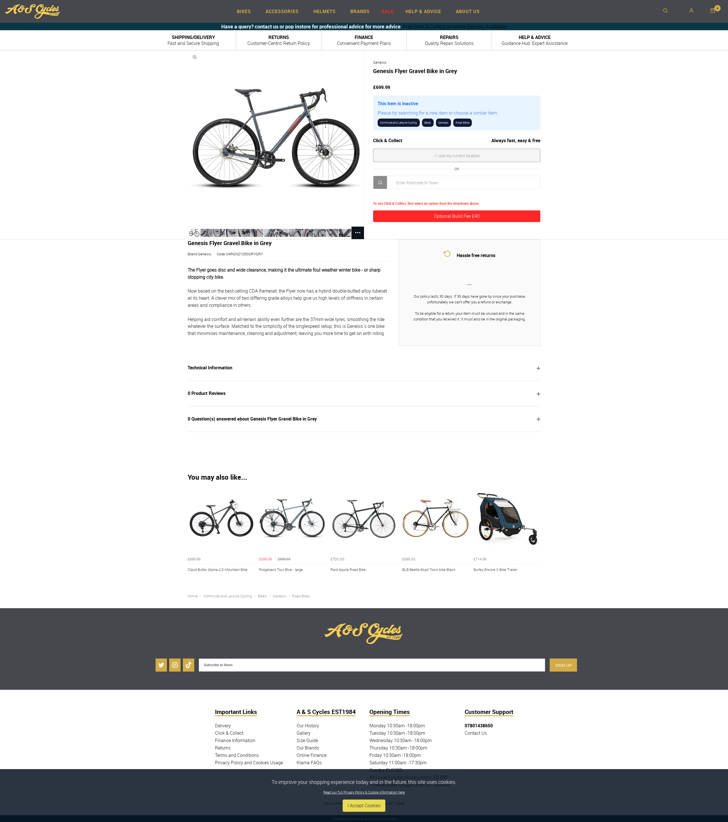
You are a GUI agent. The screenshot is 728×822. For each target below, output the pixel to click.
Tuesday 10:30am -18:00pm (397, 733)
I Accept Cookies (364, 805)
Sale (388, 11)
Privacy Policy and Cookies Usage (249, 762)
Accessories (282, 11)
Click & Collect (229, 733)
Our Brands (308, 748)
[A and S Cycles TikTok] (188, 665)
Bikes (244, 11)
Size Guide (307, 740)
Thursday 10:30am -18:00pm (398, 748)
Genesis (379, 62)
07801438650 (479, 725)
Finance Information (235, 740)
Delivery (223, 725)
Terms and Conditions (237, 755)
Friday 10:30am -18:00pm (395, 755)
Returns (223, 748)
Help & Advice (423, 11)
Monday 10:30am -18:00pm (397, 725)
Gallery (304, 733)
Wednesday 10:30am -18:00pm (400, 740)
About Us (468, 11)
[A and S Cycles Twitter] (161, 665)
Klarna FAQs (309, 762)
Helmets (324, 11)
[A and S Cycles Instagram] (175, 665)
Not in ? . (410, 195)
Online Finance (311, 755)
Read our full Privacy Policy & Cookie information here (364, 792)
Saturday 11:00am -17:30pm (398, 762)
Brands (360, 11)
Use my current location (459, 155)
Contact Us (476, 733)
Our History (308, 725)
